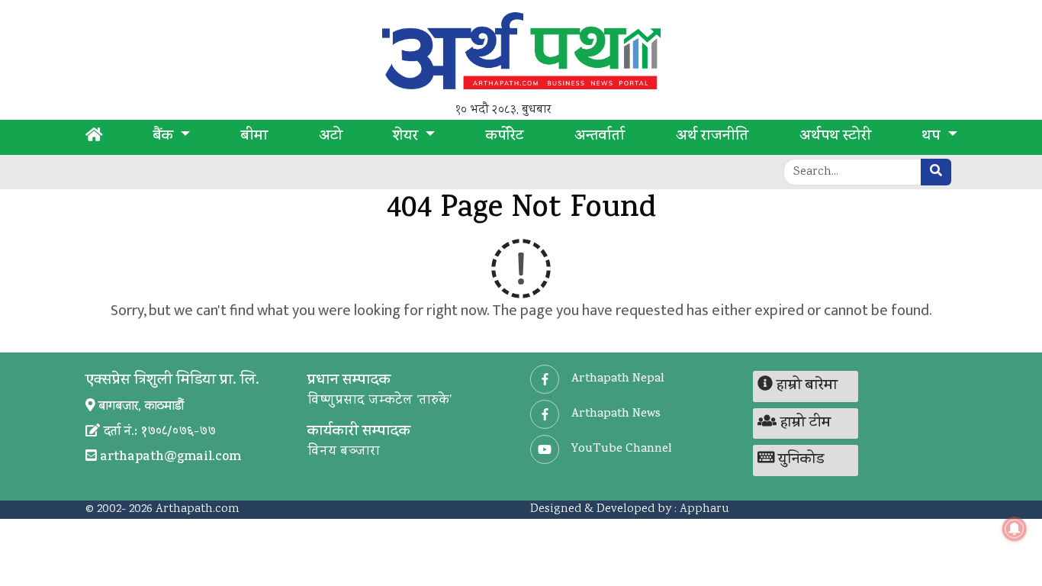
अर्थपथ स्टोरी (835, 137)
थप (932, 137)
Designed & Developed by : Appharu (629, 509)
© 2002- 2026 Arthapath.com (162, 509)
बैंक (165, 137)
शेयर (407, 137)
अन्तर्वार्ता (599, 137)
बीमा (254, 137)
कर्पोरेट (504, 137)
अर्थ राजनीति (712, 137)
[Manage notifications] (1014, 529)
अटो (331, 137)
